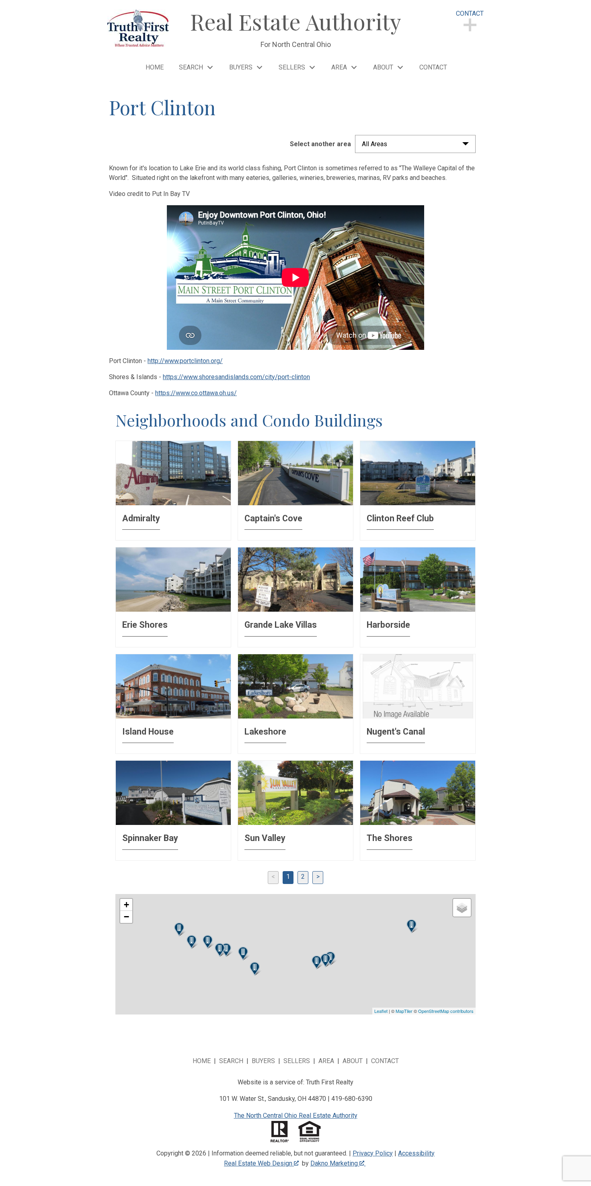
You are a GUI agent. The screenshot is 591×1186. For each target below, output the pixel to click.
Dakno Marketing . (337, 1163)
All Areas (374, 144)
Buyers (263, 1061)
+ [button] (126, 905)
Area (326, 1061)
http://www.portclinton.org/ (185, 361)
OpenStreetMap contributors (446, 1011)
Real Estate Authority (295, 21)
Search (231, 1061)
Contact (433, 67)
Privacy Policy (373, 1153)
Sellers (296, 1061)
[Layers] (462, 908)
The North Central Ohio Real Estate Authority (295, 1115)
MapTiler (404, 1011)
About (353, 1061)
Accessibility (416, 1153)
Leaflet (381, 1011)
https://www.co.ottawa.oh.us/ (196, 393)
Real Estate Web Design (259, 1163)
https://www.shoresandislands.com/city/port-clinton (236, 377)
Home (155, 67)
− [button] (126, 917)
